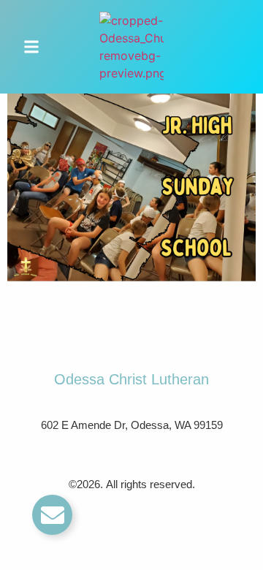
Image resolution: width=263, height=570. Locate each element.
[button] (31, 47)
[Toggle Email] (52, 515)
